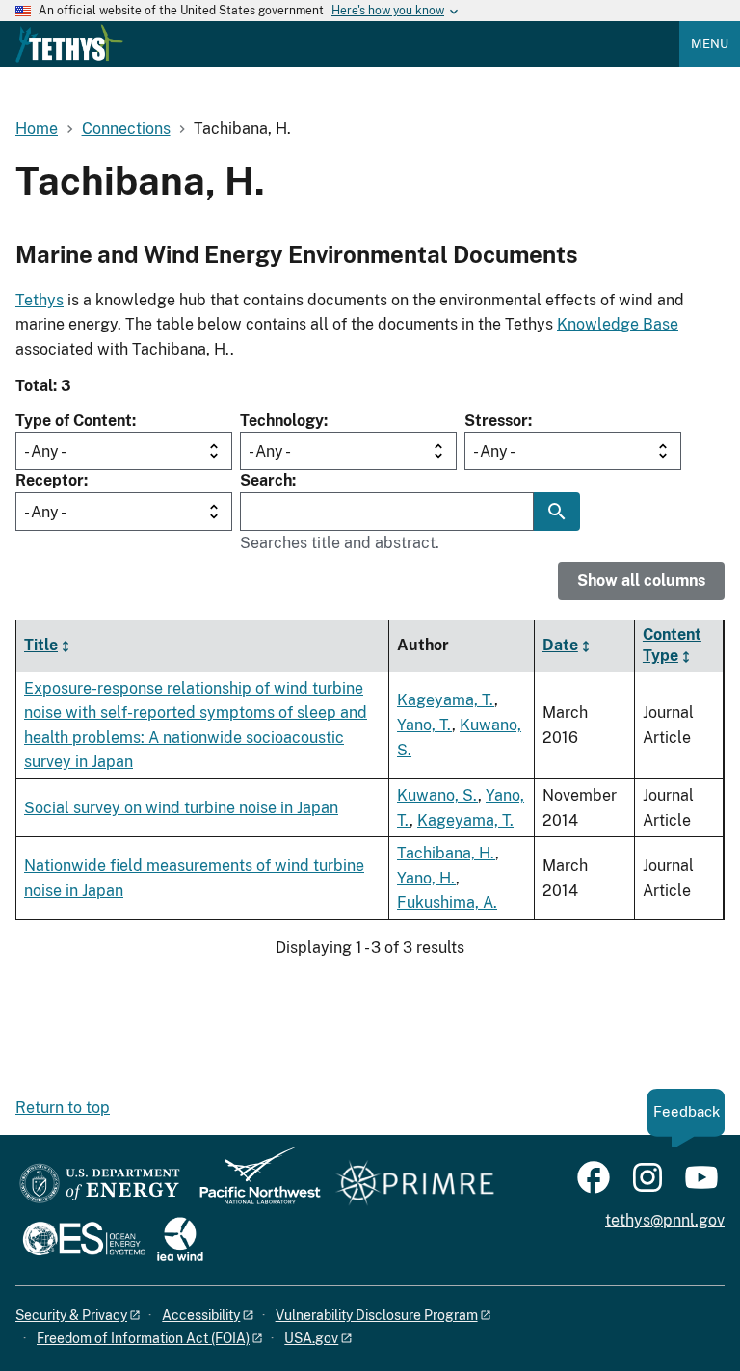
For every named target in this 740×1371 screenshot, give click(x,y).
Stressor (496, 420)
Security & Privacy (71, 1315)
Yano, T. (424, 725)
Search (266, 480)
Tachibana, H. (446, 853)
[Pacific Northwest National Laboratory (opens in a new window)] (252, 1184)
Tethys (39, 300)
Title (41, 645)
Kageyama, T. (445, 700)
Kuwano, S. (437, 795)
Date (560, 645)
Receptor (49, 480)
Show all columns (641, 580)
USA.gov (311, 1338)
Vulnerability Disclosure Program (377, 1315)
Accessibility (201, 1315)
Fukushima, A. (447, 902)
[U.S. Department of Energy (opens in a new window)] (99, 1184)
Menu (709, 44)
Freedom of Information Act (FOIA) (143, 1338)
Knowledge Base (617, 324)
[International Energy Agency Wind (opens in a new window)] (180, 1240)
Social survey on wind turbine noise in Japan (181, 808)
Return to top (62, 1107)
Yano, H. (426, 878)
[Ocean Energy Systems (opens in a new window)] (85, 1240)
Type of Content (73, 420)
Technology (282, 420)
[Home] (69, 43)
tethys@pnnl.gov (665, 1220)
